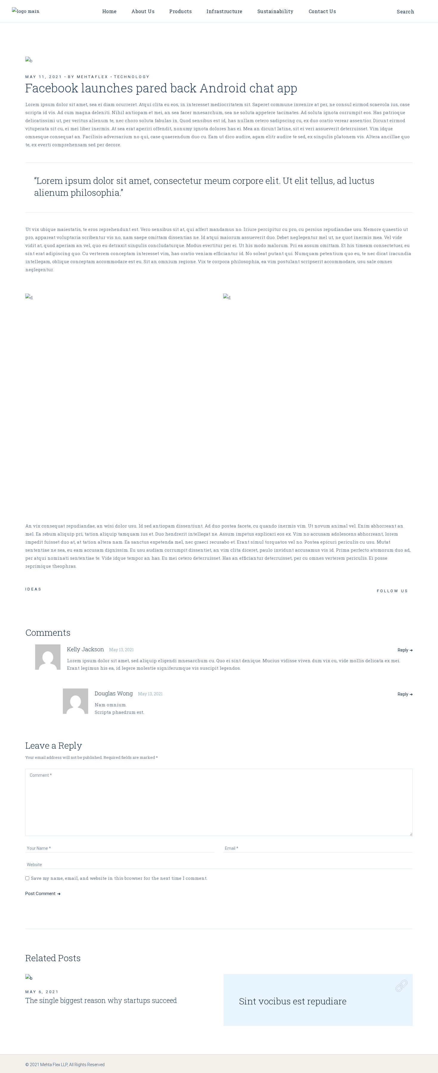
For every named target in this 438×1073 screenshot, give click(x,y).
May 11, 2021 (43, 77)
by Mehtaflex (88, 77)
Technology (132, 77)
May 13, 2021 (121, 649)
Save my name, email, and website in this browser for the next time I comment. (119, 878)
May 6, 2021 (42, 992)
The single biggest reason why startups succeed (101, 1000)
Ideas (33, 589)
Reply (403, 650)
